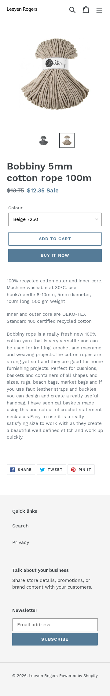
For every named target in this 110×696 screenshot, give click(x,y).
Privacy (20, 542)
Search (20, 526)
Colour (15, 207)
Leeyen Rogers (43, 675)
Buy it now (55, 255)
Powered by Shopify (78, 675)
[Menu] (99, 9)
